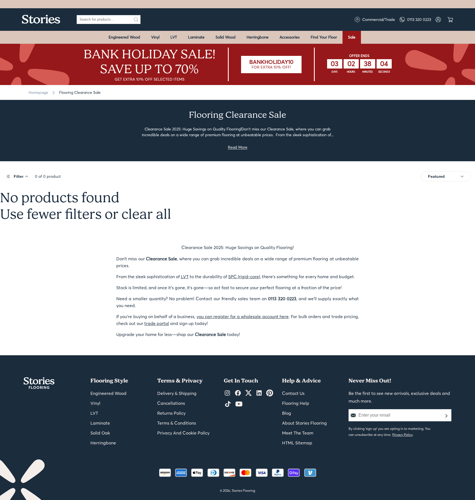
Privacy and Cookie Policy (183, 433)
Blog (286, 413)
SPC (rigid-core (243, 276)
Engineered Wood (124, 37)
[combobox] (104, 19)
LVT (173, 37)
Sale (351, 37)
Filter (18, 176)
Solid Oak (100, 433)
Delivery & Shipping (177, 393)
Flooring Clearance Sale (80, 92)
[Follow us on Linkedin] (259, 393)
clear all (146, 215)
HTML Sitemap (297, 443)
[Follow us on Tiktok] (228, 404)
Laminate (196, 37)
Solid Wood (226, 37)
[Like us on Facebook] (238, 393)
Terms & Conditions (176, 423)
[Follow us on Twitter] (248, 393)
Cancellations (171, 403)
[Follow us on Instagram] (227, 393)
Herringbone (258, 37)
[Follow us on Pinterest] (269, 393)
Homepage (38, 92)
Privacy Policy (402, 435)
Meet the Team (297, 433)
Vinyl (155, 37)
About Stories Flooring (304, 423)
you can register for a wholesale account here (243, 316)
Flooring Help (295, 403)
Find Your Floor (324, 37)
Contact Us (293, 393)
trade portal (156, 323)
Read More (237, 147)
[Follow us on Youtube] (238, 404)
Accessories (290, 37)
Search (136, 19)
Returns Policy (171, 413)
